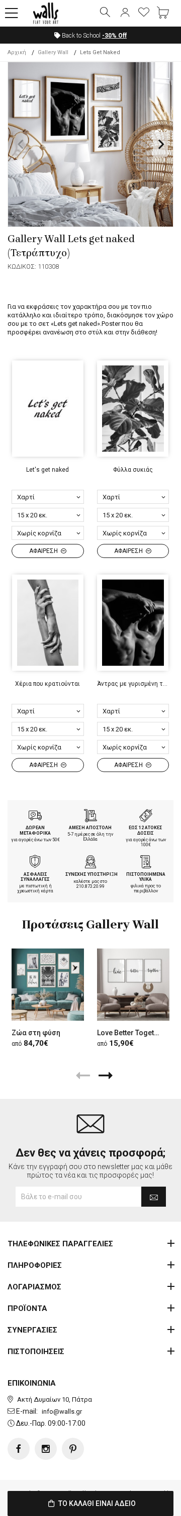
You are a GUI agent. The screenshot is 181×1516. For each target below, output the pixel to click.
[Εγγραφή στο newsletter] (153, 1197)
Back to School (93, 35)
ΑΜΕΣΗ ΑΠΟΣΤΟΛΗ (90, 827)
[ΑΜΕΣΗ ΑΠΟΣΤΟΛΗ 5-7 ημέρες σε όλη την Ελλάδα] (90, 816)
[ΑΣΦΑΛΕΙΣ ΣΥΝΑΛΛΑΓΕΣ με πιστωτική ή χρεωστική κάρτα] (35, 862)
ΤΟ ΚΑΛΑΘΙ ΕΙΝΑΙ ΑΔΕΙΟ (96, 1503)
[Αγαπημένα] (143, 13)
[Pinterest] (73, 1449)
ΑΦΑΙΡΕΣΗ (44, 550)
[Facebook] (19, 1449)
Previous (20, 144)
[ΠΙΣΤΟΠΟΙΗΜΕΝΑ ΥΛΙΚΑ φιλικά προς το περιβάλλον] (145, 862)
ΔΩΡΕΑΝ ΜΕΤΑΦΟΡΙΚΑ (35, 830)
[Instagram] (46, 1449)
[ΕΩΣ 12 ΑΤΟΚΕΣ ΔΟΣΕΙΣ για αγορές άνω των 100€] (145, 816)
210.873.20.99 (90, 886)
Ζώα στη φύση (36, 1033)
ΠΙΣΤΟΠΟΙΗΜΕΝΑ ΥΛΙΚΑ (145, 877)
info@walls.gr (62, 1411)
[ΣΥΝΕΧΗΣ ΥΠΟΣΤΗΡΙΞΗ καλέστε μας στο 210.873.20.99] (90, 862)
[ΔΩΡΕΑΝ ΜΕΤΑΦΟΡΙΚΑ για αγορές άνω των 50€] (35, 816)
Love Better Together (131, 1033)
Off (114, 35)
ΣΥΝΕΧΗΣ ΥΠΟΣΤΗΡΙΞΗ (91, 874)
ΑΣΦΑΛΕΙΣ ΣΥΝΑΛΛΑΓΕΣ (35, 877)
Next (160, 144)
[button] (11, 13)
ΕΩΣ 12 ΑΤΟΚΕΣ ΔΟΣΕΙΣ (145, 830)
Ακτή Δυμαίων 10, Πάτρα (54, 1399)
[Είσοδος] (124, 13)
